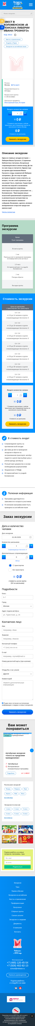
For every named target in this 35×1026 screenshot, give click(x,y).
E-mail (4, 652)
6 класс (25, 813)
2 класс (16, 809)
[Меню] (31, 4)
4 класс (8, 813)
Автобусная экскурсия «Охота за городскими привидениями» (15, 755)
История (22, 102)
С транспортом (18, 565)
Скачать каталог (17, 915)
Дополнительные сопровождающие (15, 553)
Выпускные (17, 907)
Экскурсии (17, 883)
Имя (3, 626)
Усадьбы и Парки (11, 43)
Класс (4, 593)
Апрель (8, 793)
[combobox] (17, 606)
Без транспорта (18, 570)
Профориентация (17, 903)
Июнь (22, 793)
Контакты (17, 932)
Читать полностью (8, 212)
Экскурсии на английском (17, 895)
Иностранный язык (11, 102)
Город (4, 602)
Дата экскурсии (7, 533)
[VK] (15, 988)
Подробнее (10, 773)
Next (32, 750)
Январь (8, 789)
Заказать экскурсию (17, 139)
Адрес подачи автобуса (10, 611)
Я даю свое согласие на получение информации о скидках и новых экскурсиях (17, 704)
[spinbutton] (17, 113)
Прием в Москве (17, 891)
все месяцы (8, 797)
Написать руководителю (17, 975)
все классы (8, 818)
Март (25, 789)
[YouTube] (20, 988)
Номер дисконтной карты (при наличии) (16, 661)
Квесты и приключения (13, 39)
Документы (18, 923)
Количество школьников (10, 542)
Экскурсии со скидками (17, 919)
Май (15, 793)
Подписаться (17, 867)
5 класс (16, 813)
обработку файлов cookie (18, 1017)
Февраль (17, 789)
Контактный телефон (9, 644)
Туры (17, 887)
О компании (17, 928)
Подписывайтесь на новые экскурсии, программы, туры (14, 853)
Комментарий (7, 679)
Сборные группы (17, 911)
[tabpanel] (17, 64)
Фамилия (5, 635)
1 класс (8, 809)
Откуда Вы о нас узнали (10, 670)
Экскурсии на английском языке (16, 46)
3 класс (25, 809)
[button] (25, 113)
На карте (16, 85)
